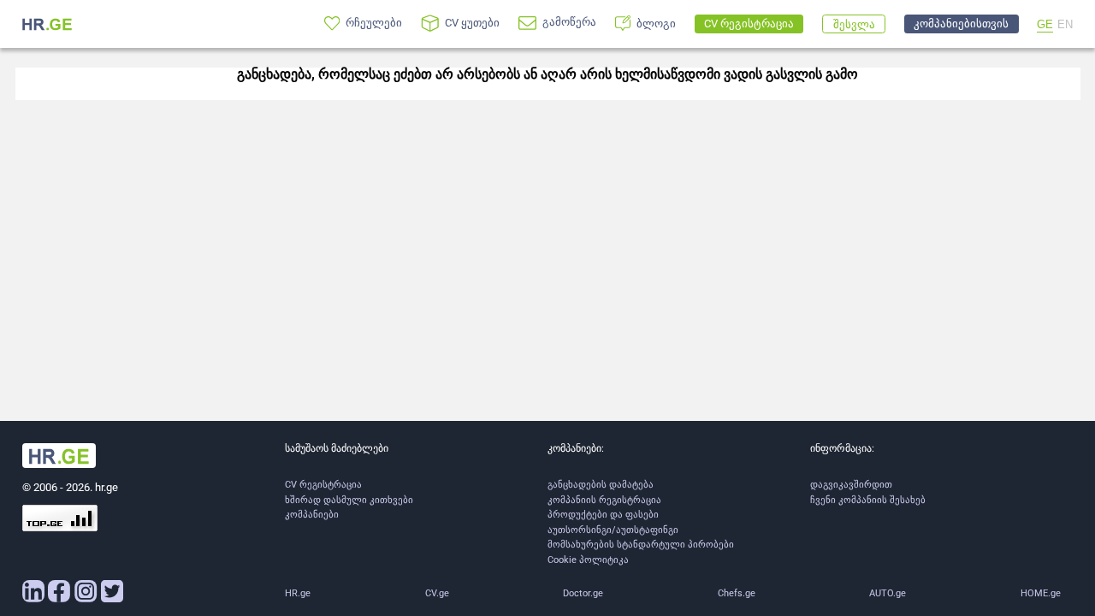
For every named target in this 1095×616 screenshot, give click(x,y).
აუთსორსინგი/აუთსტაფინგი (613, 530)
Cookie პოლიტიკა (588, 560)
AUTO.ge (887, 593)
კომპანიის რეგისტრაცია (604, 500)
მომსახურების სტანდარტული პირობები (641, 544)
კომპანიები (312, 514)
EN (1065, 24)
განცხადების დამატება (601, 484)
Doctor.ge (583, 593)
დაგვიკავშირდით (851, 484)
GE (1045, 24)
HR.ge (298, 593)
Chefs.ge (736, 593)
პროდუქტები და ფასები (603, 514)
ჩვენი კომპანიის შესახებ (868, 500)
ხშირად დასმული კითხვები (349, 500)
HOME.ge (1041, 593)
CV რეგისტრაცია (323, 484)
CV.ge (437, 593)
